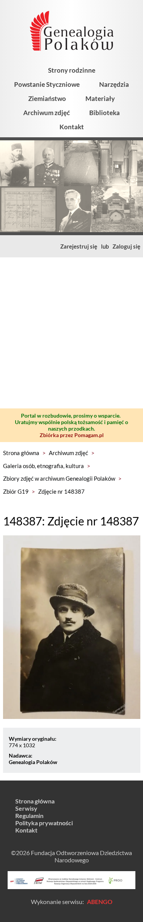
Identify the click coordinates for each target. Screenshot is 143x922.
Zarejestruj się (78, 246)
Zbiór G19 (16, 491)
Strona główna (21, 452)
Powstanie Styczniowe (47, 84)
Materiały (100, 98)
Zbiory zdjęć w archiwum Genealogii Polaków (59, 478)
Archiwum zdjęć (46, 113)
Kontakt (71, 127)
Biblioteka (104, 113)
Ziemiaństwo (47, 98)
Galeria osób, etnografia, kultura (43, 465)
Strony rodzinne (71, 70)
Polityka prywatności (44, 822)
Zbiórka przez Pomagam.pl (72, 435)
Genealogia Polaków (33, 762)
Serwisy (26, 808)
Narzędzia (114, 84)
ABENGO (99, 901)
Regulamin (29, 815)
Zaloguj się (126, 246)
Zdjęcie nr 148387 (61, 491)
